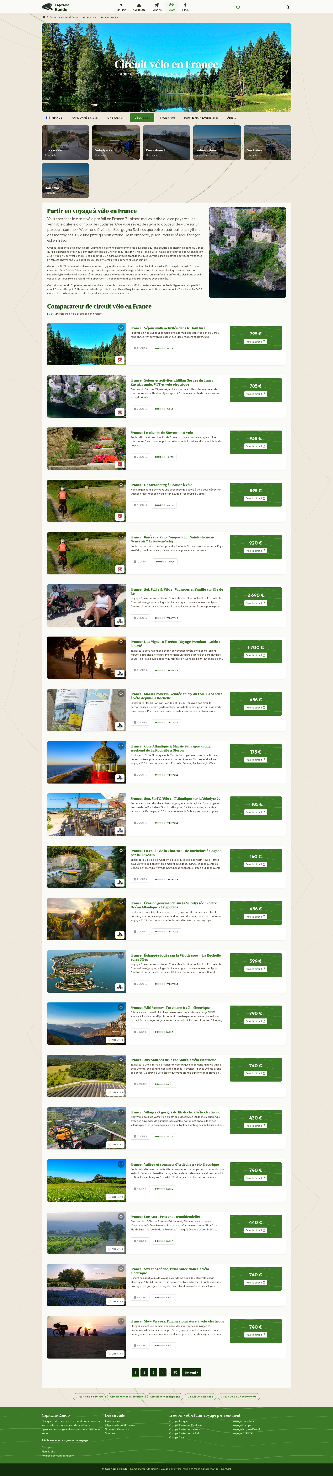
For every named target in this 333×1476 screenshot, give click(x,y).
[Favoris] (121, 327)
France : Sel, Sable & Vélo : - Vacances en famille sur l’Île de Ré (177, 591)
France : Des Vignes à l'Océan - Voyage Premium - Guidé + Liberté (176, 643)
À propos (47, 1447)
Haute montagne (201, 117)
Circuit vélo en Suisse (89, 1396)
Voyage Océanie (242, 1433)
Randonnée (85, 117)
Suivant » (191, 1372)
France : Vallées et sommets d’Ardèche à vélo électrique (175, 1164)
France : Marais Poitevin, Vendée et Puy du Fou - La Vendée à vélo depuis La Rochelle (177, 696)
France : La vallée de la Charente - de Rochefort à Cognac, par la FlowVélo (176, 852)
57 (175, 1372)
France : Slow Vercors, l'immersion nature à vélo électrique (177, 1321)
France (57, 117)
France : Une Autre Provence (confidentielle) (165, 1216)
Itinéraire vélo (113, 1421)
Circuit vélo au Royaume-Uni (239, 1396)
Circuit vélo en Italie (200, 1396)
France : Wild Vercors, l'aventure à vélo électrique (170, 1007)
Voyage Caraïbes (243, 1421)
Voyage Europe (241, 1425)
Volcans (110, 1433)
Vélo (142, 117)
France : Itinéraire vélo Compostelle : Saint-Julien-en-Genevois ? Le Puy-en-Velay (172, 539)
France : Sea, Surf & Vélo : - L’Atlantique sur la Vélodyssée (175, 798)
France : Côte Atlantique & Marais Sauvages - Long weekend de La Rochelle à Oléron (170, 748)
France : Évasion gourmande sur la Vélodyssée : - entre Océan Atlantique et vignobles (174, 905)
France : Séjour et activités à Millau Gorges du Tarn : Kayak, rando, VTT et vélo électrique (172, 382)
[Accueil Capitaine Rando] (44, 16)
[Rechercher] (287, 7)
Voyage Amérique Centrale (185, 1425)
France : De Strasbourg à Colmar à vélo (162, 484)
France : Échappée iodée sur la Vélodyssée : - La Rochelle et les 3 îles (176, 957)
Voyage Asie (176, 1437)
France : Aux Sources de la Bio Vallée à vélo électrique (173, 1059)
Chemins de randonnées (120, 1425)
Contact (226, 1469)
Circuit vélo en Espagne (165, 1396)
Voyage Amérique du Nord (185, 1429)
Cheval (116, 117)
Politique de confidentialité (58, 1455)
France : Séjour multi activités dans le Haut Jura (168, 328)
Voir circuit (254, 341)
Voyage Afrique (178, 1421)
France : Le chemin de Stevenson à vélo (162, 432)
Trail (167, 117)
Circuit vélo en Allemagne (126, 1396)
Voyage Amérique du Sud (184, 1433)
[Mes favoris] (238, 7)
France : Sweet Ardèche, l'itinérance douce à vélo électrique (170, 1271)
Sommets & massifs (117, 1429)
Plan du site (48, 1451)
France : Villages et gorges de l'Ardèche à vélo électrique (175, 1112)
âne (233, 117)
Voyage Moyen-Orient (246, 1429)
